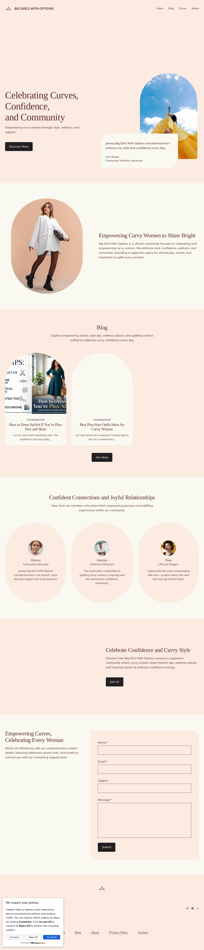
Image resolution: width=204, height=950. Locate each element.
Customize (14, 937)
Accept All (51, 937)
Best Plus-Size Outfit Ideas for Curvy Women (102, 427)
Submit (106, 847)
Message (105, 800)
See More (102, 457)
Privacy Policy (118, 932)
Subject (103, 780)
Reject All (33, 937)
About (95, 932)
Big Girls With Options (34, 8)
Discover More (19, 146)
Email (102, 761)
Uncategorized (35, 419)
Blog (78, 932)
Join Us (114, 682)
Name (103, 742)
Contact (143, 932)
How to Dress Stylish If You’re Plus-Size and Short (35, 427)
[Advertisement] (102, 44)
